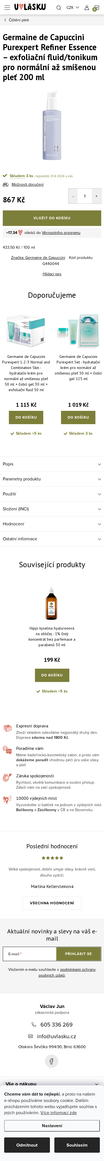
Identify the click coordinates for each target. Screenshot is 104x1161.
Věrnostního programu (61, 232)
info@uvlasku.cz (56, 1036)
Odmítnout (26, 1145)
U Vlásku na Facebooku (51, 1061)
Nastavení (52, 1125)
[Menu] (7, 7)
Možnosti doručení (28, 184)
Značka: (38, 257)
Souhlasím (77, 1145)
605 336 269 (56, 1024)
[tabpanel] (26, 375)
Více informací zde (58, 1112)
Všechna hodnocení (52, 903)
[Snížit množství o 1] (73, 196)
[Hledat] (59, 7)
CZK (70, 7)
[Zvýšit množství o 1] (96, 196)
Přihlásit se (78, 953)
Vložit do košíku (52, 218)
